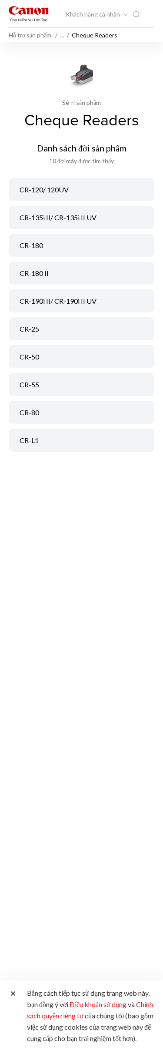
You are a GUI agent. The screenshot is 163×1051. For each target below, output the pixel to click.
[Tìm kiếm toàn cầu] (136, 14)
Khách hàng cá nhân (93, 14)
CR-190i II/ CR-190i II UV (58, 301)
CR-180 (31, 245)
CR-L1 (29, 440)
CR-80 (29, 412)
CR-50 (29, 357)
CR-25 (29, 329)
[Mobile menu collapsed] (149, 13)
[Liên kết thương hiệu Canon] (29, 13)
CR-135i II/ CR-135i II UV (58, 217)
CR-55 (29, 384)
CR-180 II (34, 273)
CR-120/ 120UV (44, 189)
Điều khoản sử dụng (98, 1004)
